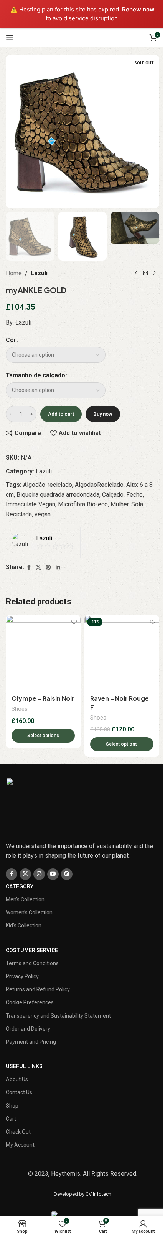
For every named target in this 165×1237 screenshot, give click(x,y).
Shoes (20, 708)
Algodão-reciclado (47, 484)
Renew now (138, 9)
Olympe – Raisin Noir (43, 698)
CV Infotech (98, 1194)
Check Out (18, 1132)
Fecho (134, 494)
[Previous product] (136, 272)
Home (14, 273)
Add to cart (61, 414)
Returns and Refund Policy (38, 989)
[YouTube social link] (53, 874)
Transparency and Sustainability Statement (58, 1016)
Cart (11, 1119)
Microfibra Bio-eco (83, 504)
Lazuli (39, 273)
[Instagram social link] (39, 874)
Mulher (120, 504)
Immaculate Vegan (30, 504)
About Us (17, 1079)
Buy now (102, 414)
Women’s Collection (29, 912)
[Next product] (154, 272)
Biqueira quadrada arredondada (57, 494)
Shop (12, 1106)
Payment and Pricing (31, 1042)
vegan (43, 514)
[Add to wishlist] (74, 621)
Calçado (113, 494)
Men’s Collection (25, 899)
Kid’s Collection (23, 925)
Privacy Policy (22, 976)
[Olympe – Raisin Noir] (43, 652)
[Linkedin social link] (58, 567)
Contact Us (19, 1092)
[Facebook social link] (28, 567)
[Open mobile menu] (9, 37)
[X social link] (38, 567)
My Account (20, 1145)
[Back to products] (145, 272)
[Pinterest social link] (48, 567)
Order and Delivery (28, 1029)
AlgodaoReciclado (99, 484)
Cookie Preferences (30, 1002)
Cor (11, 340)
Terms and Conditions (32, 963)
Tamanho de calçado (35, 375)
